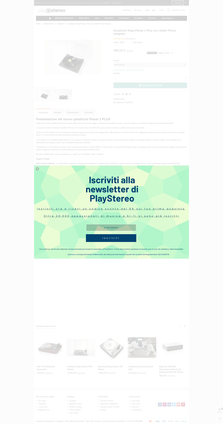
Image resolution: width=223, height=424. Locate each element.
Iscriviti (111, 238)
